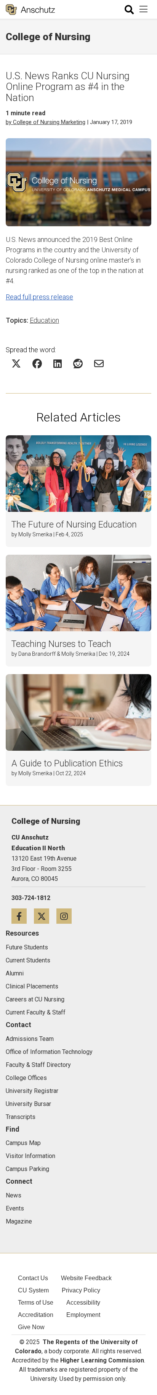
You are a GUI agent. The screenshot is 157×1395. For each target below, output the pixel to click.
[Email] (98, 363)
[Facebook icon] (22, 916)
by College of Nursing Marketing (45, 122)
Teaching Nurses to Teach (61, 644)
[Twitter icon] (45, 916)
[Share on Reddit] (77, 363)
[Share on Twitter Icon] (16, 363)
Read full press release (39, 297)
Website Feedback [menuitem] (86, 1278)
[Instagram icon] (66, 916)
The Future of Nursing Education (74, 524)
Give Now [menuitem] (31, 1327)
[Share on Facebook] (37, 363)
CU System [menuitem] (33, 1290)
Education (44, 320)
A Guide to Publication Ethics (67, 763)
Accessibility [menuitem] (83, 1302)
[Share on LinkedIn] (57, 363)
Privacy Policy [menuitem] (81, 1290)
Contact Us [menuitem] (33, 1278)
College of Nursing (48, 36)
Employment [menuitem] (83, 1315)
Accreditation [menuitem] (35, 1315)
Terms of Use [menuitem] (35, 1302)
